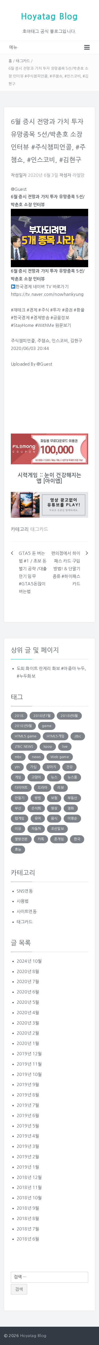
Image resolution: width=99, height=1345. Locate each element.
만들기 (19, 798)
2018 (19, 715)
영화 (71, 808)
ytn (17, 767)
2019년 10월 (29, 1074)
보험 (54, 798)
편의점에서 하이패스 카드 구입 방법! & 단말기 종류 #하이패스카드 (65, 568)
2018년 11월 (29, 1187)
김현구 (76, 341)
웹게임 (19, 818)
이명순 (72, 818)
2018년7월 (42, 715)
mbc (18, 757)
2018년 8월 (28, 1218)
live (65, 746)
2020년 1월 (28, 1043)
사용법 (23, 901)
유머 (38, 818)
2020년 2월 (28, 1033)
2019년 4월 (28, 1136)
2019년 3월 (28, 1146)
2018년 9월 (28, 1208)
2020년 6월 (28, 992)
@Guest (44, 364)
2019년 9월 (28, 1084)
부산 (18, 808)
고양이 (36, 777)
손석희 (36, 808)
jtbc (77, 736)
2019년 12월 (29, 1054)
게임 (18, 777)
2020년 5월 (28, 1002)
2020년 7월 (28, 981)
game (46, 726)
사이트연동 (27, 911)
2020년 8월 (28, 971)
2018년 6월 (28, 1239)
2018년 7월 (28, 1229)
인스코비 (60, 341)
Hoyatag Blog (49, 16)
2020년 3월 (28, 1023)
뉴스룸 (72, 777)
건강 (69, 767)
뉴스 (54, 777)
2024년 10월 (29, 961)
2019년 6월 (28, 1115)
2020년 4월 (28, 1012)
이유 (18, 829)
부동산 (72, 798)
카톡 (41, 839)
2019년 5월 (28, 1126)
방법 (38, 798)
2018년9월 (23, 726)
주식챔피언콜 (23, 341)
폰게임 (59, 839)
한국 (77, 839)
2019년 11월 (29, 1064)
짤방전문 (21, 839)
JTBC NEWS (24, 746)
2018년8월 (69, 715)
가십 (33, 767)
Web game (59, 757)
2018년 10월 (29, 1198)
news (36, 757)
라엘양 (78, 175)
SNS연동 (25, 891)
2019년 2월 (28, 1156)
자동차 (36, 829)
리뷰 (60, 787)
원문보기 (63, 325)
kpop (48, 746)
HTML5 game (26, 736)
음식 (54, 818)
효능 (18, 849)
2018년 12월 (29, 1177)
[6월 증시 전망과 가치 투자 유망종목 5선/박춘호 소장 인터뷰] (49, 237)
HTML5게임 (55, 736)
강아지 (51, 767)
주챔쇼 (43, 341)
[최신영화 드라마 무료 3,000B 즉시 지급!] (49, 449)
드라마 (42, 787)
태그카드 (23, 61)
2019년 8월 (28, 1095)
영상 (54, 808)
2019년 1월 (28, 1167)
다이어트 (21, 787)
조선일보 (57, 829)
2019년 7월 (28, 1105)
